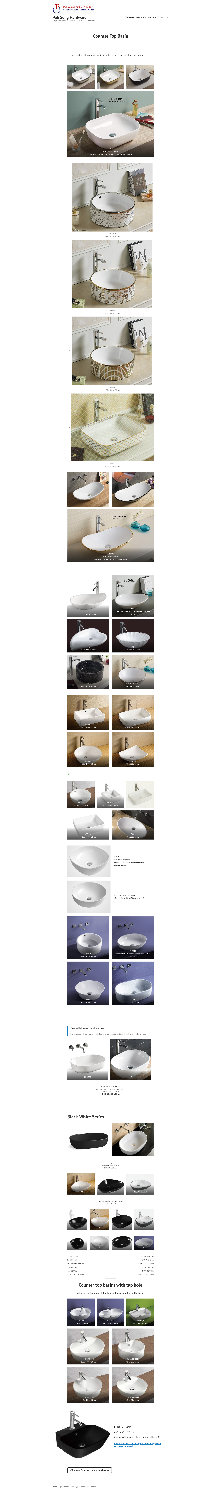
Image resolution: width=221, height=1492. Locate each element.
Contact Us (163, 17)
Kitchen (152, 17)
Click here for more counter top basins (89, 1470)
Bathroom (141, 17)
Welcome (130, 17)
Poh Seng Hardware (69, 17)
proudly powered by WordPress (83, 1486)
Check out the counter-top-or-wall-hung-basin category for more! (137, 1444)
